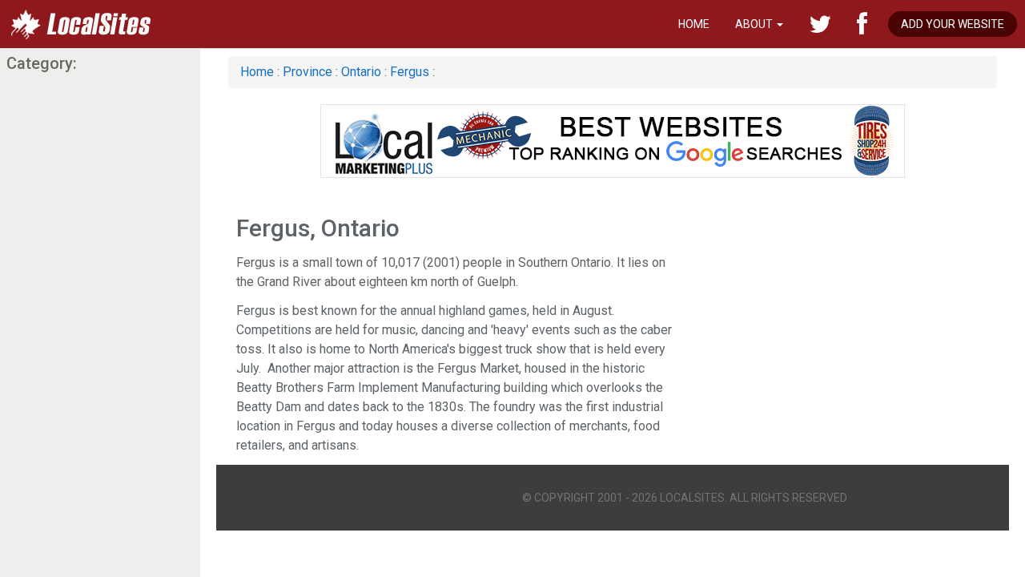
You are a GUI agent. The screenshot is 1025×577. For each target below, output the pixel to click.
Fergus (411, 71)
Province (307, 71)
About (755, 24)
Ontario (361, 71)
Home (693, 24)
